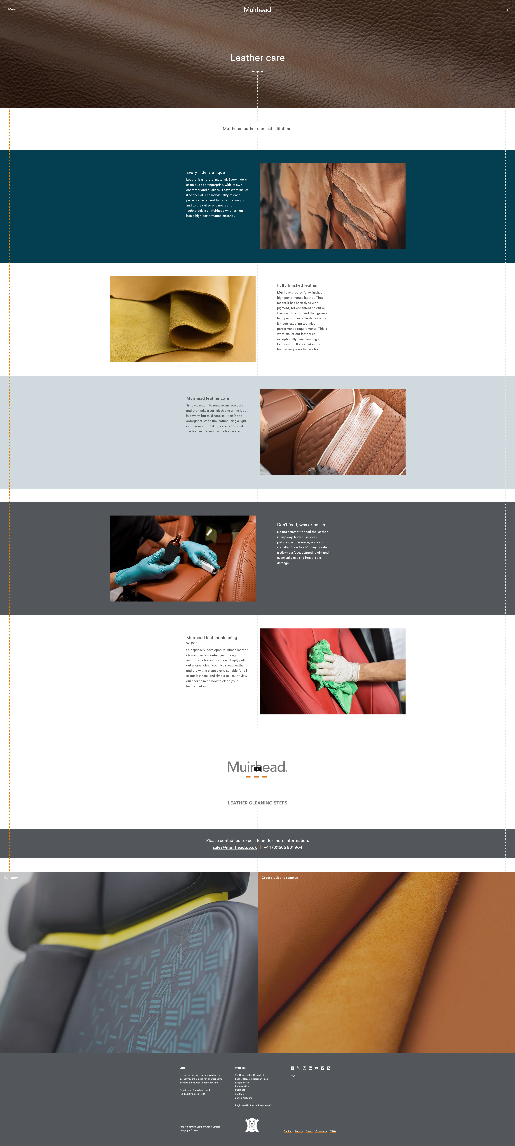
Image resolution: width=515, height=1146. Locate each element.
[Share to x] (298, 1068)
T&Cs (333, 1131)
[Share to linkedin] (310, 1068)
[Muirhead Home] (257, 9)
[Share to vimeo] (322, 1068)
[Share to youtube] (316, 1068)
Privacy (309, 1131)
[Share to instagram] (304, 1068)
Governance (321, 1131)
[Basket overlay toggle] (509, 9)
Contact (288, 1131)
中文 (293, 1075)
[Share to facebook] (292, 1068)
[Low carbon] (129, 962)
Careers (299, 1131)
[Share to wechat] (328, 1068)
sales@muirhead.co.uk (235, 847)
